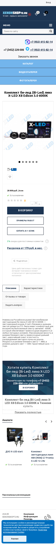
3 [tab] (26, 162)
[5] (21, 200)
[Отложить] (9, 176)
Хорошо (15, 539)
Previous (46, 421)
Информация (31, 516)
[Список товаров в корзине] (46, 15)
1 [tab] (19, 162)
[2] (11, 200)
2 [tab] (23, 162)
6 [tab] (36, 162)
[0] (45, 14)
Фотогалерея (28, 80)
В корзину (25, 210)
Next (51, 421)
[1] (8, 200)
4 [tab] (30, 162)
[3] (14, 200)
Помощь (28, 519)
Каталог (28, 63)
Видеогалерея (28, 72)
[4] (18, 200)
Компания (29, 514)
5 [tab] (33, 162)
